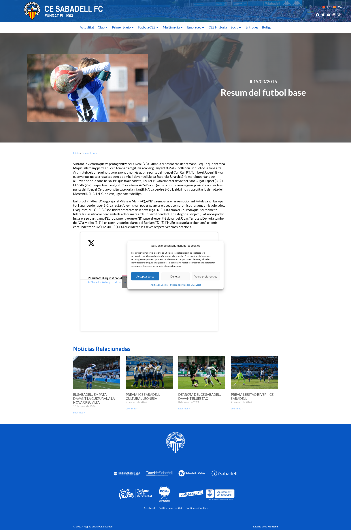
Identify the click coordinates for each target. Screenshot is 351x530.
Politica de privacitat (180, 284)
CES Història (218, 27)
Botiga (266, 27)
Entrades (252, 27)
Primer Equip (121, 27)
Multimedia (171, 27)
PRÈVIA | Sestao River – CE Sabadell (252, 396)
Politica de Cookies (159, 284)
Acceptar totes (145, 276)
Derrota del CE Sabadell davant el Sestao (199, 396)
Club (101, 27)
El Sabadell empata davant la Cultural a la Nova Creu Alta (94, 398)
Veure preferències (205, 276)
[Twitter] (323, 14)
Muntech (273, 526)
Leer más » (79, 412)
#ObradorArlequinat (102, 282)
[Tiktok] (339, 14)
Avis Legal (196, 284)
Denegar (175, 276)
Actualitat (87, 27)
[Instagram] (334, 14)
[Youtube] (328, 14)
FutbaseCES (146, 27)
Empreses (194, 27)
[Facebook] (317, 14)
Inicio (76, 153)
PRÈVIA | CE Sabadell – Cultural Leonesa (144, 396)
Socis (234, 27)
